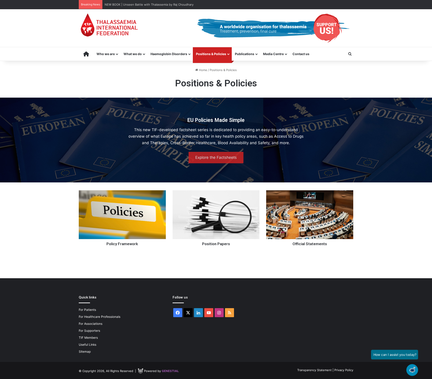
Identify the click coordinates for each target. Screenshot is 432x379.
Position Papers (216, 244)
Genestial (170, 371)
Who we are (106, 54)
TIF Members (88, 337)
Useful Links (87, 344)
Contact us (300, 54)
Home (202, 70)
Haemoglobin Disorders (169, 54)
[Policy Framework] (122, 214)
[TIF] (109, 25)
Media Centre (273, 54)
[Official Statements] (309, 214)
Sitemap (85, 351)
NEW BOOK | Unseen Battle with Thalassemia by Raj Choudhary (149, 4)
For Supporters (89, 330)
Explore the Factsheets (216, 157)
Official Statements (309, 244)
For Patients (87, 310)
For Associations (90, 323)
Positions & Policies (211, 54)
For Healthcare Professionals (99, 316)
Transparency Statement (314, 370)
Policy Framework (122, 244)
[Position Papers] (216, 214)
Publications (244, 54)
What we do (133, 54)
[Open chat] (412, 370)
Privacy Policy (343, 370)
